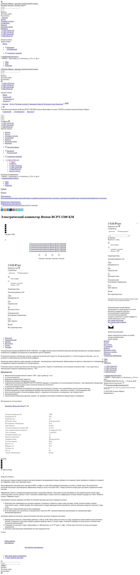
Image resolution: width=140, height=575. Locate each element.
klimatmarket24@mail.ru (10, 56)
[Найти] (2, 10)
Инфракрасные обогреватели (11, 204)
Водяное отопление (100, 198)
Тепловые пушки (30, 198)
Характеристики (11, 340)
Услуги (106, 343)
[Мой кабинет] (2, 114)
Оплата (7, 345)
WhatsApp (8, 66)
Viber (7, 62)
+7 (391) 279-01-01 (7, 30)
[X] (10, 210)
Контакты (107, 354)
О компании (108, 346)
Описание (8, 338)
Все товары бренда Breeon (117, 322)
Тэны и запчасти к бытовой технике (60, 198)
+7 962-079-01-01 (7, 36)
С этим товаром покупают (14, 558)
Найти (3, 565)
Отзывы (8, 342)
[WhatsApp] (16, 210)
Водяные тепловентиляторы (83, 198)
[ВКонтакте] (2, 210)
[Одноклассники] (5, 210)
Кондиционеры (6, 198)
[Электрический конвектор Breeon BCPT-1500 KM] (52, 244)
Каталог (106, 341)
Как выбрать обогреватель (34, 547)
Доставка (8, 347)
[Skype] (19, 210)
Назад (13, 162)
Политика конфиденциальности (117, 385)
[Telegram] (22, 210)
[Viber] (13, 210)
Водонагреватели (42, 198)
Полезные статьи (110, 350)
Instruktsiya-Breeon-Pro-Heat (14, 406)
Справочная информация (112, 356)
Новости (107, 348)
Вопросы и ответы (110, 352)
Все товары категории (115, 320)
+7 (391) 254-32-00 (7, 34)
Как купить (9, 343)
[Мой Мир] (8, 210)
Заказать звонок (14, 171)
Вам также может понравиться (15, 556)
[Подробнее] (137, 223)
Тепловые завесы (18, 198)
